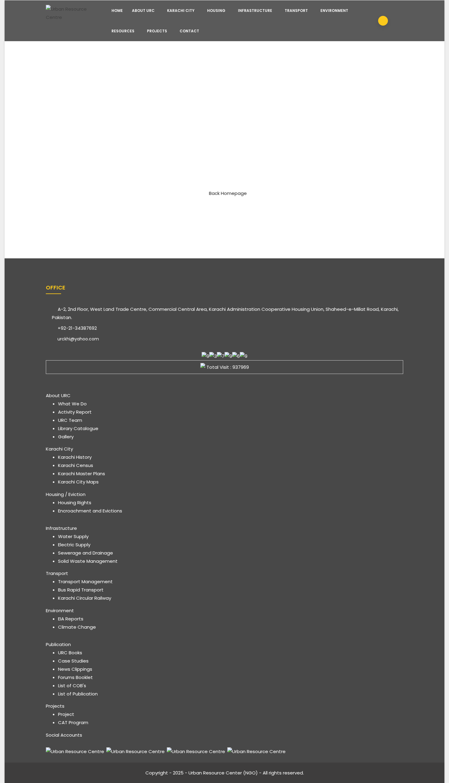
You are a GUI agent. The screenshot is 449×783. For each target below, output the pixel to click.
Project (66, 714)
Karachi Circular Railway (84, 598)
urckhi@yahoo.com (77, 339)
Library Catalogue (78, 428)
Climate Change (77, 627)
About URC (143, 10)
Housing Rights (74, 502)
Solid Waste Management (88, 561)
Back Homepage (228, 193)
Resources (122, 31)
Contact (189, 31)
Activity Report (75, 412)
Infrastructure (255, 10)
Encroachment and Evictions (90, 511)
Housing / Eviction (66, 494)
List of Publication (78, 694)
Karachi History (75, 457)
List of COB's (72, 685)
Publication (58, 644)
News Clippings (75, 669)
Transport (296, 10)
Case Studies (73, 661)
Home (117, 10)
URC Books (70, 652)
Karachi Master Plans (81, 473)
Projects (157, 31)
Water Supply (73, 536)
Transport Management (85, 581)
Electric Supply (74, 544)
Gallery (66, 436)
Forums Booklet (75, 677)
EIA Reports (70, 619)
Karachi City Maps (78, 482)
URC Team (70, 420)
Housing (216, 10)
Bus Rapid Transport (81, 590)
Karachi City (181, 10)
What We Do (72, 403)
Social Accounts (64, 735)
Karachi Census (75, 465)
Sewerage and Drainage (85, 553)
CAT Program (73, 722)
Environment (334, 10)
